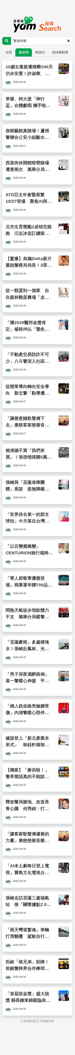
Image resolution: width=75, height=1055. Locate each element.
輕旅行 (40, 52)
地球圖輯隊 (60, 52)
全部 (8, 52)
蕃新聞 (24, 52)
